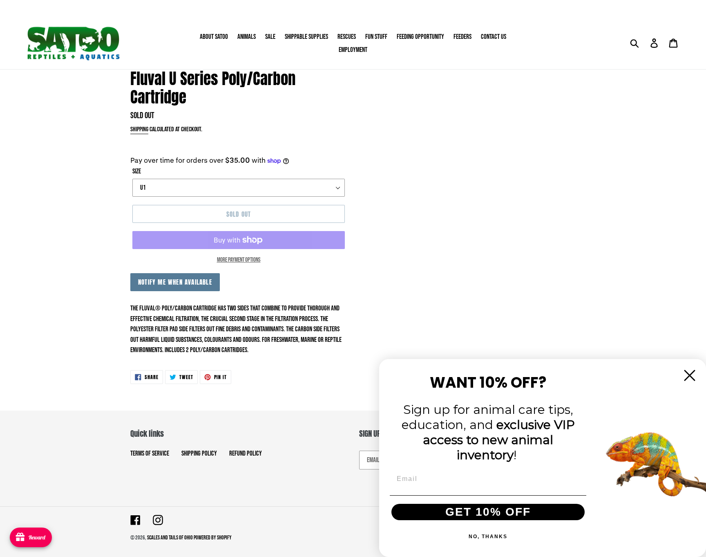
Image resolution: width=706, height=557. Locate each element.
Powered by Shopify (213, 537)
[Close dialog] (689, 375)
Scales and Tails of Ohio (170, 537)
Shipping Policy (199, 453)
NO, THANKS (488, 536)
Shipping (139, 129)
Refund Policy (245, 453)
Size (136, 171)
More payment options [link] (239, 259)
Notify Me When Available (175, 282)
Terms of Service (149, 453)
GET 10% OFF (488, 511)
